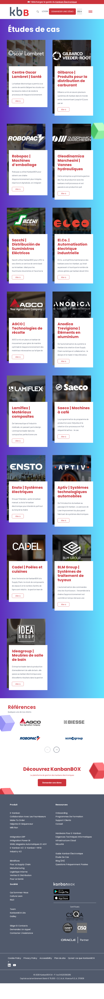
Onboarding (61, 812)
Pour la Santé (16, 879)
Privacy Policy (30, 958)
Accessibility (46, 958)
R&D (12, 899)
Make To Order (17, 820)
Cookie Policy (14, 958)
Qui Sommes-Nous (19, 892)
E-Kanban (15, 812)
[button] (56, 750)
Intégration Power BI (20, 840)
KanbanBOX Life (18, 912)
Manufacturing (17, 868)
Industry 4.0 (16, 851)
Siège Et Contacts (19, 925)
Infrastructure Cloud (66, 840)
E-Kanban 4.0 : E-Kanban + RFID (26, 847)
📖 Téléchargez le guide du (52, 2)
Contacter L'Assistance (21, 932)
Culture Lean (16, 896)
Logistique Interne (19, 871)
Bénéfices (15, 860)
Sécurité (60, 844)
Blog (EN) (60, 860)
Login (45, 11)
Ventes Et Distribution (20, 875)
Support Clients (63, 820)
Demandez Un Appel (20, 929)
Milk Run (14, 827)
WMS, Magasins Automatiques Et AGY (28, 844)
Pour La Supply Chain (20, 864)
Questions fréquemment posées (72, 864)
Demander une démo (62, 11)
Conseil (59, 823)
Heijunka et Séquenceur (21, 823)
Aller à (17, 101)
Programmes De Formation (69, 816)
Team (13, 909)
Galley (13, 916)
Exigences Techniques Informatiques (74, 836)
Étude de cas (62, 857)
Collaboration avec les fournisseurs (28, 816)
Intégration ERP (17, 836)
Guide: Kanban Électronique (69, 853)
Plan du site (60, 958)
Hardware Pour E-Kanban (68, 833)
